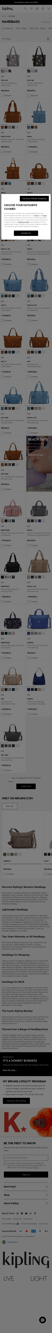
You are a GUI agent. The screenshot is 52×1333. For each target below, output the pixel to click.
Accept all (26, 233)
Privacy (36, 215)
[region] (26, 217)
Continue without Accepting (34, 198)
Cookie (44, 215)
